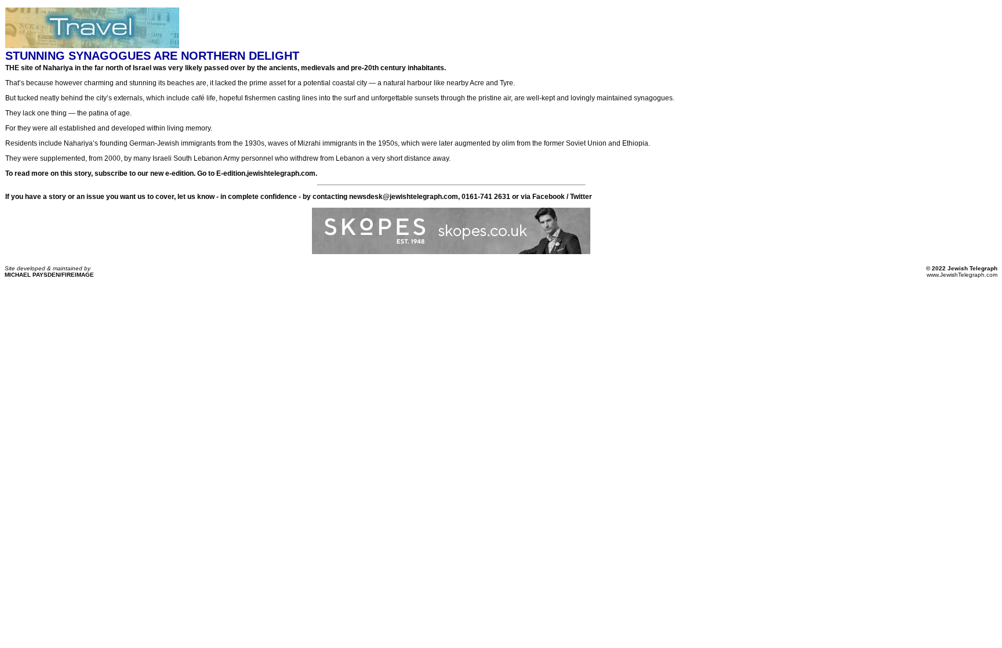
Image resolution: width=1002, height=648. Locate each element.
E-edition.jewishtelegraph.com (265, 173)
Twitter (581, 197)
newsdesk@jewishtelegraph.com (403, 197)
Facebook (548, 197)
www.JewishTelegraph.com (962, 274)
